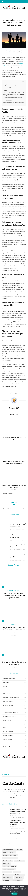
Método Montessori (8, 724)
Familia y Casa (14, 552)
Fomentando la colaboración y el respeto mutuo (13, 89)
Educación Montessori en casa (14, 16)
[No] (26, 890)
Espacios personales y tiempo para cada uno (14, 92)
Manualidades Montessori (9, 716)
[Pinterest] (16, 51)
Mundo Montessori (8, 731)
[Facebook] (7, 51)
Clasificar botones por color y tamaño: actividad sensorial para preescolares (18, 524)
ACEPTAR (14, 893)
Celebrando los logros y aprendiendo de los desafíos (14, 95)
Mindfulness (6, 727)
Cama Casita (6, 682)
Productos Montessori (8, 746)
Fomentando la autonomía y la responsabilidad (12, 99)
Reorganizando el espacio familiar (11, 84)
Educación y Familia (8, 701)
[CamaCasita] (14, 7)
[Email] (20, 51)
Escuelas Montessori (8, 705)
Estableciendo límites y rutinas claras (14, 97)
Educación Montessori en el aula (11, 697)
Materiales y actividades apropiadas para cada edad (15, 86)
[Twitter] (12, 51)
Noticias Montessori (8, 735)
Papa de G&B (14, 408)
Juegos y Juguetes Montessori (10, 712)
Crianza (12, 543)
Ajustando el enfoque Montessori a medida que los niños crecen (14, 103)
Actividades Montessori (16, 519)
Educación (13, 531)
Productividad (6, 743)
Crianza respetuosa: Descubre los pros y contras (14, 663)
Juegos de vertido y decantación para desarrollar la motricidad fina (17, 535)
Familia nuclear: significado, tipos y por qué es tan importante (17, 556)
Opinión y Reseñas (7, 739)
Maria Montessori (7, 720)
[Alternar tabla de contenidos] (22, 82)
